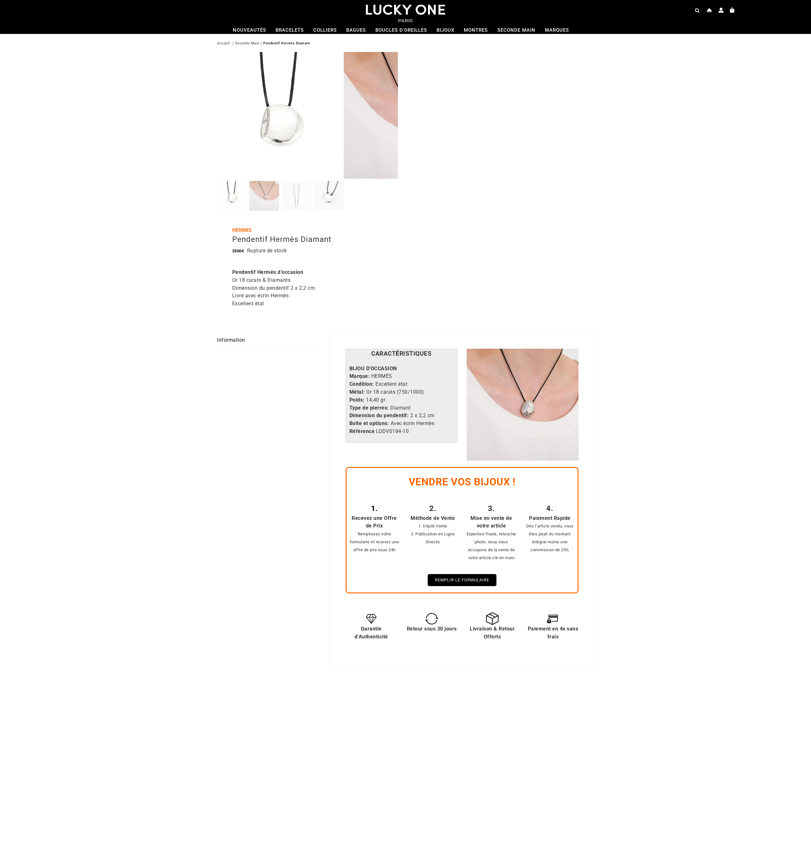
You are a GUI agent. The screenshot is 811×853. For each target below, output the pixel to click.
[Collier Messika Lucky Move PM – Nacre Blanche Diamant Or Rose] (299, 704)
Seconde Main (247, 43)
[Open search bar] (697, 10)
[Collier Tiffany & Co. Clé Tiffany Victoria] (488, 704)
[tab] (401, 354)
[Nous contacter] (709, 10)
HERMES (242, 230)
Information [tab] (231, 340)
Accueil (223, 43)
